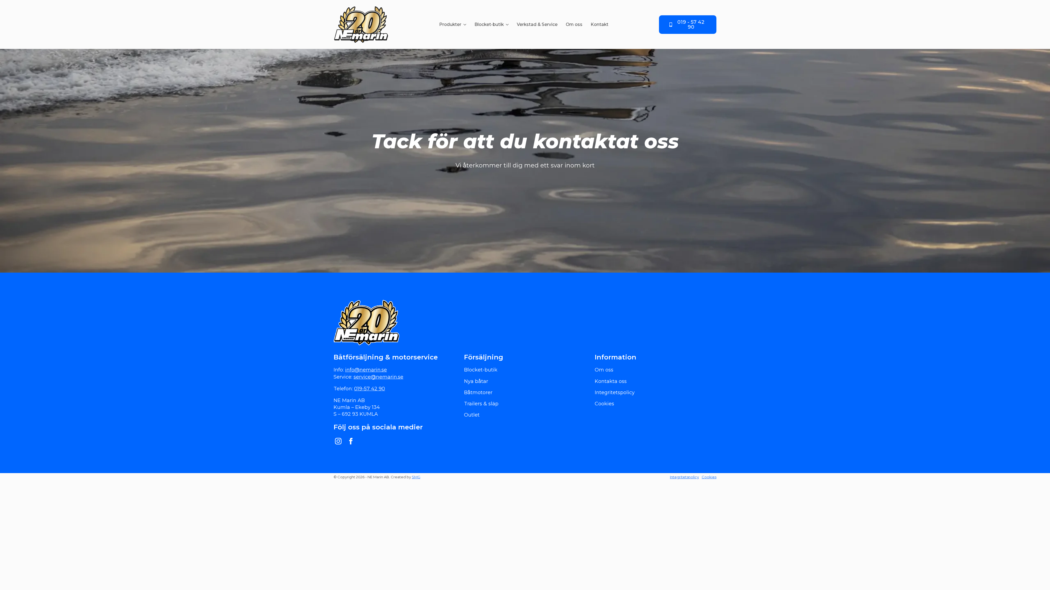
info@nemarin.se (366, 370)
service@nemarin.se (378, 377)
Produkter (450, 24)
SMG (416, 477)
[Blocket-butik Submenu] (508, 24)
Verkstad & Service (537, 24)
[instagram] (338, 441)
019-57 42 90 (369, 389)
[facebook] (350, 441)
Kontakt (599, 24)
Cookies (709, 477)
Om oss (574, 24)
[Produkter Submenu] (465, 24)
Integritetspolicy (684, 477)
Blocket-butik (489, 24)
